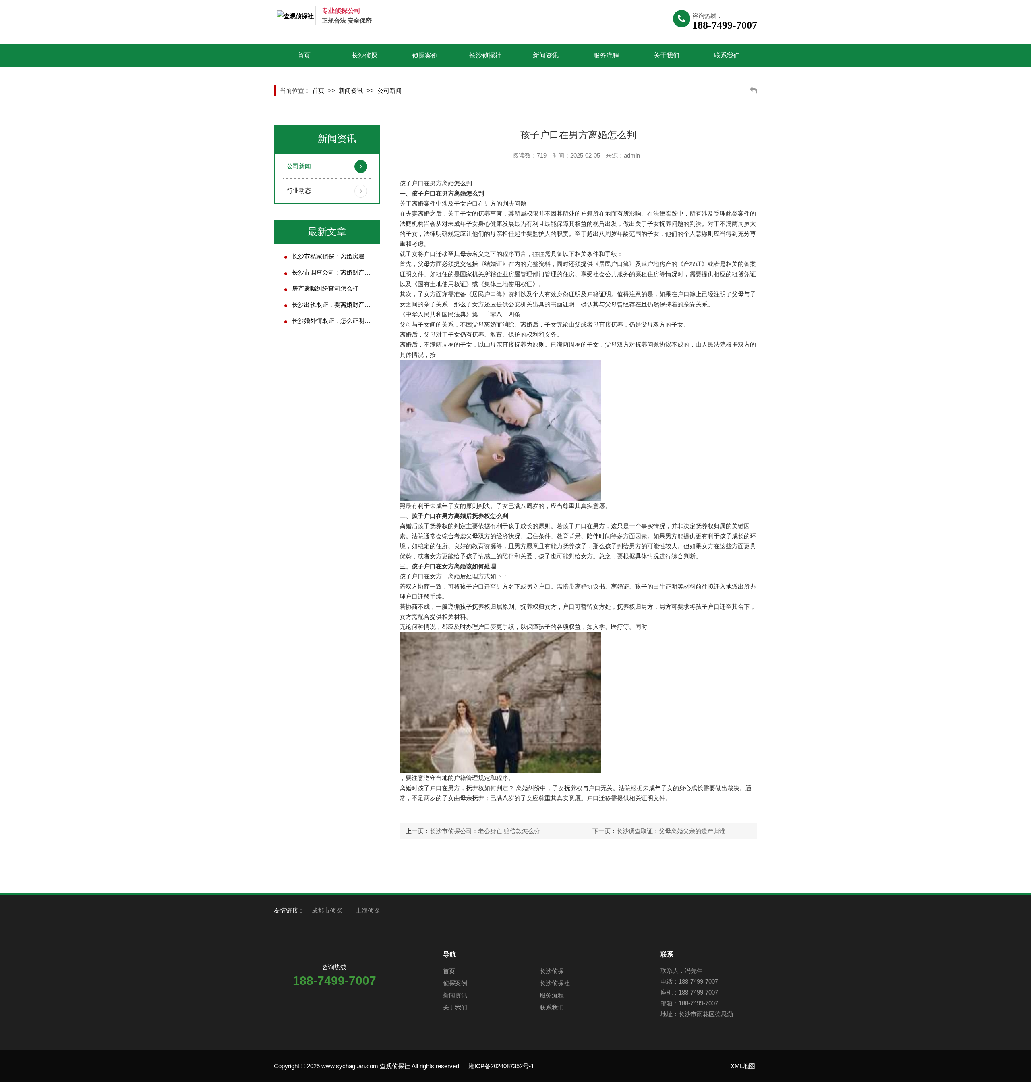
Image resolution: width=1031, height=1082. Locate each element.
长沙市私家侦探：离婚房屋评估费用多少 (346, 256)
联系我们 (727, 55)
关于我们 (666, 55)
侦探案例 (425, 55)
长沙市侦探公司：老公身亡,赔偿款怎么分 (485, 831)
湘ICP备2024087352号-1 (501, 1066)
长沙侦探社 (485, 55)
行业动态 (299, 190)
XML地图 (743, 1066)
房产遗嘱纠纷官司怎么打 (325, 288)
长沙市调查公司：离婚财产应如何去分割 (346, 272)
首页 (304, 55)
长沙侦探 (364, 55)
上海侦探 (368, 910)
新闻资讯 (546, 55)
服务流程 (606, 55)
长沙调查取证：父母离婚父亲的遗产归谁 (671, 831)
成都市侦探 (327, 910)
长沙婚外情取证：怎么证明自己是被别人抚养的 (355, 320)
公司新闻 (389, 90)
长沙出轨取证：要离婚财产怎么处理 (340, 304)
